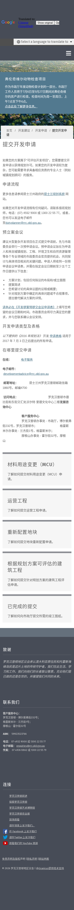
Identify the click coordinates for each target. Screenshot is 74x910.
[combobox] (44, 42)
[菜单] (60, 53)
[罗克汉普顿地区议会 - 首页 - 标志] (13, 53)
